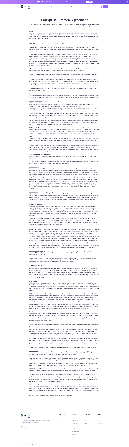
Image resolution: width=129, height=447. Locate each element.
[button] (51, 6)
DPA (99, 420)
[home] (25, 7)
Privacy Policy (101, 423)
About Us (87, 418)
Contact (87, 426)
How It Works (62, 418)
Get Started (97, 6)
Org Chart (74, 434)
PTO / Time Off (76, 418)
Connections (75, 423)
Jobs (86, 423)
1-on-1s (74, 426)
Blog (86, 420)
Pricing (60, 420)
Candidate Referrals (77, 428)
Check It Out (89, 1)
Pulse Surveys (75, 431)
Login (105, 6)
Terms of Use (101, 418)
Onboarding (75, 420)
